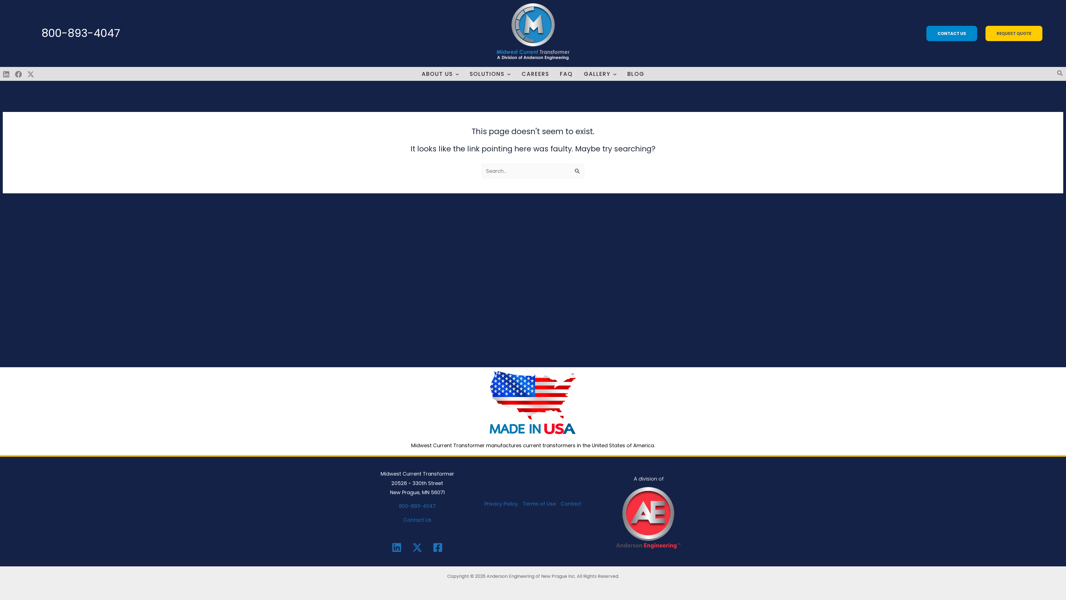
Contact (571, 503)
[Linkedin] (6, 74)
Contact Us (417, 519)
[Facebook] (18, 74)
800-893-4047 (81, 33)
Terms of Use (539, 503)
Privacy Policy (501, 503)
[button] (953, 33)
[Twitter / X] (30, 74)
